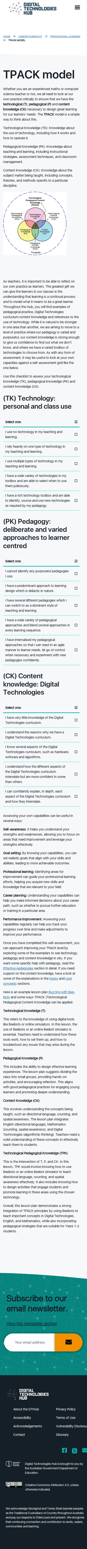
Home (6, 36)
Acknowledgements (27, 1426)
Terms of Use (65, 1418)
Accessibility (22, 1418)
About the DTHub (26, 1409)
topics (53, 978)
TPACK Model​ (16, 40)
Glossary (62, 1435)
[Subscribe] (69, 1342)
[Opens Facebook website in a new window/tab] (64, 1451)
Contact (19, 1435)
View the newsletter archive (32, 1323)
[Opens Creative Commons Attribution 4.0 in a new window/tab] (14, 1488)
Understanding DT (30, 36)
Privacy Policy (66, 1409)
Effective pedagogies (18, 968)
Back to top (77, 1539)
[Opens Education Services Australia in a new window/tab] (14, 1469)
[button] (78, 7)
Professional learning (65, 36)
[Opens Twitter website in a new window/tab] (74, 1451)
